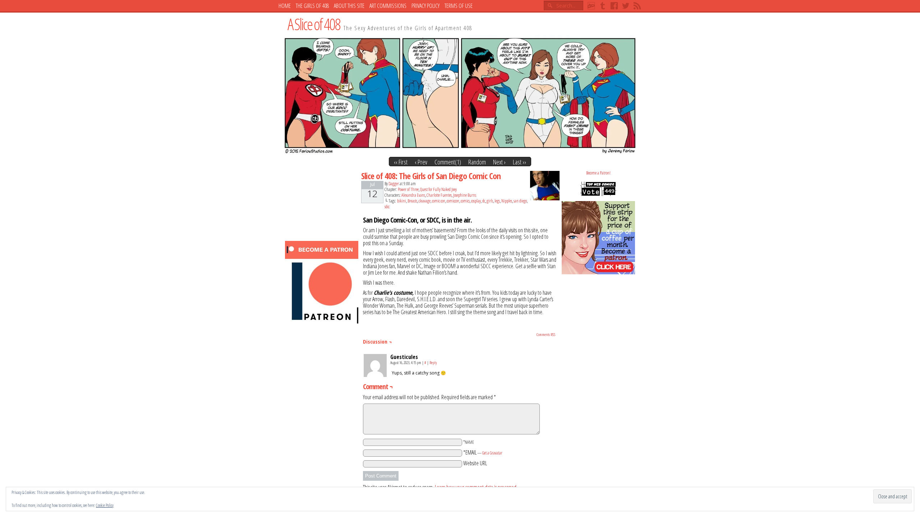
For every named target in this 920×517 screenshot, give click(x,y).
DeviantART (591, 5)
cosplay (476, 201)
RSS (637, 5)
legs (497, 201)
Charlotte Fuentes (439, 195)
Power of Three (408, 189)
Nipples (506, 201)
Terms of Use (459, 6)
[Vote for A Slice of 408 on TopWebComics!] (598, 194)
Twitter (625, 5)
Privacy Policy (425, 6)
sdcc (387, 207)
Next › (499, 162)
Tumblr (602, 5)
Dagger (393, 184)
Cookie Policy (105, 505)
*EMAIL (482, 452)
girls (490, 201)
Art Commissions (387, 6)
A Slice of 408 (314, 24)
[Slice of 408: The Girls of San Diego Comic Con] (460, 152)
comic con (438, 201)
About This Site (349, 6)
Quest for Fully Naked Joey (438, 189)
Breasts (412, 201)
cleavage (425, 201)
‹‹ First (401, 162)
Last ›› (519, 162)
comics (465, 201)
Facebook (614, 5)
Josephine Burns (464, 195)
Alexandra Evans (413, 195)
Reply (433, 362)
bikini (401, 201)
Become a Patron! (598, 173)
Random (477, 162)
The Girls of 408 (312, 6)
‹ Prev (421, 162)
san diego (520, 201)
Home (285, 6)
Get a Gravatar (492, 453)
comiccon (453, 201)
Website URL (475, 463)
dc (483, 201)
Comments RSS (546, 334)
